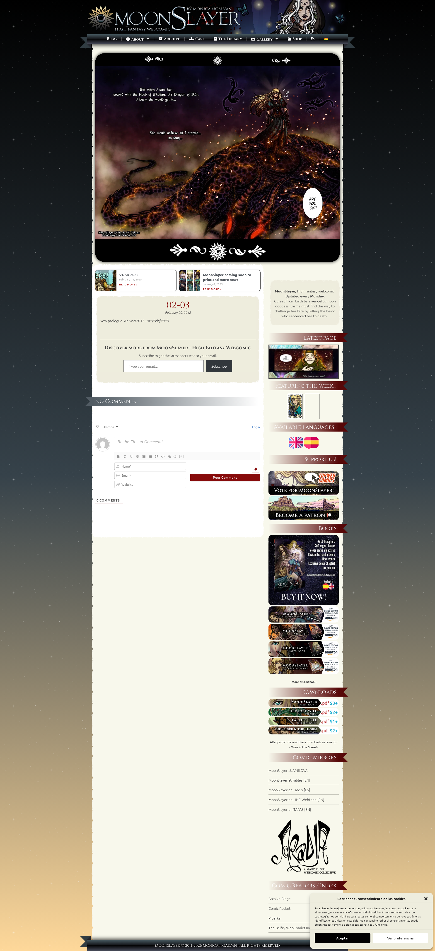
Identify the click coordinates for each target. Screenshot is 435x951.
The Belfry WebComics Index (291, 927)
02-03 (178, 305)
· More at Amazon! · (303, 682)
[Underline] (131, 456)
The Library (230, 38)
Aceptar (342, 938)
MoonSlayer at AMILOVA (287, 770)
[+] (181, 456)
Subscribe (219, 366)
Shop (297, 38)
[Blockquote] (156, 456)
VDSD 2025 (128, 274)
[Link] (169, 456)
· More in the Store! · (303, 747)
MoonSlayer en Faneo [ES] (289, 789)
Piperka (274, 917)
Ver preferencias (400, 938)
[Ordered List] (144, 456)
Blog (112, 38)
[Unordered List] (150, 456)
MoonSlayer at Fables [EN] (289, 779)
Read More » (128, 284)
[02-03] (217, 236)
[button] (426, 898)
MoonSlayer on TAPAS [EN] (289, 809)
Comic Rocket (279, 908)
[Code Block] (163, 456)
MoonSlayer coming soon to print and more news (227, 277)
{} (175, 456)
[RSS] (313, 39)
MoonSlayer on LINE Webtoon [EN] (296, 799)
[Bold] (118, 456)
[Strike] (137, 456)
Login (255, 427)
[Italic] (125, 456)
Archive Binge (279, 898)
